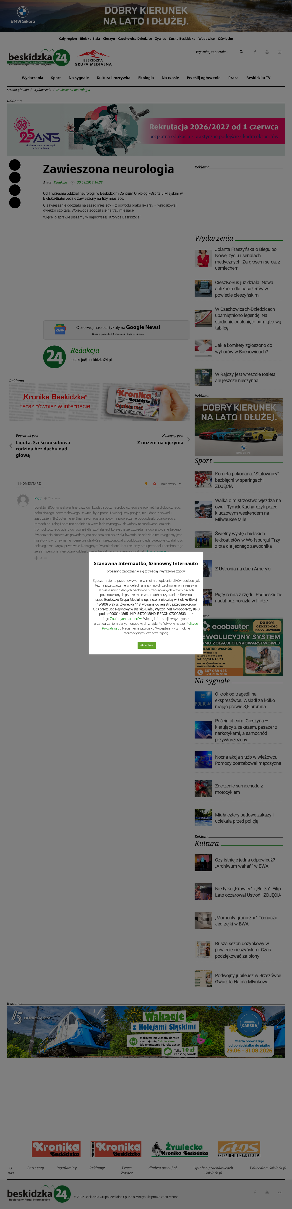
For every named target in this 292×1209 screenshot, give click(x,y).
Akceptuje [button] (146, 645)
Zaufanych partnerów (125, 619)
